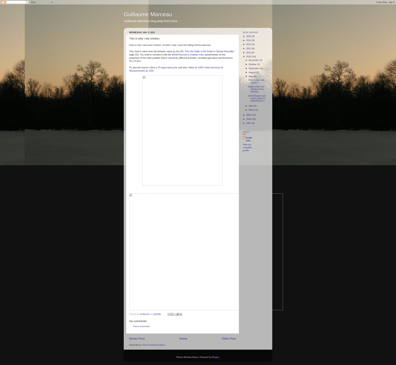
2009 (249, 115)
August (252, 72)
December (254, 60)
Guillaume (145, 314)
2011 (249, 52)
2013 (249, 44)
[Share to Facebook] (177, 314)
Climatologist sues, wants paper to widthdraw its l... (257, 98)
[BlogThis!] (172, 314)
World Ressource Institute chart (188, 54)
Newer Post (137, 338)
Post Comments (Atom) (154, 345)
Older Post (229, 338)
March (252, 110)
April (251, 106)
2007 (249, 123)
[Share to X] (174, 314)
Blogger (215, 357)
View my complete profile (247, 147)
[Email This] (169, 314)
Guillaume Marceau (148, 14)
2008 (249, 119)
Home (183, 338)
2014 (249, 40)
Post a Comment (141, 326)
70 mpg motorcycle (167, 67)
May (251, 76)
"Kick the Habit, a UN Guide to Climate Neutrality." (210, 51)
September (254, 68)
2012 (249, 48)
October (253, 64)
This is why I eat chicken (256, 81)
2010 (249, 56)
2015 (249, 36)
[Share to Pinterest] (180, 314)
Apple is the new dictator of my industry (256, 89)
